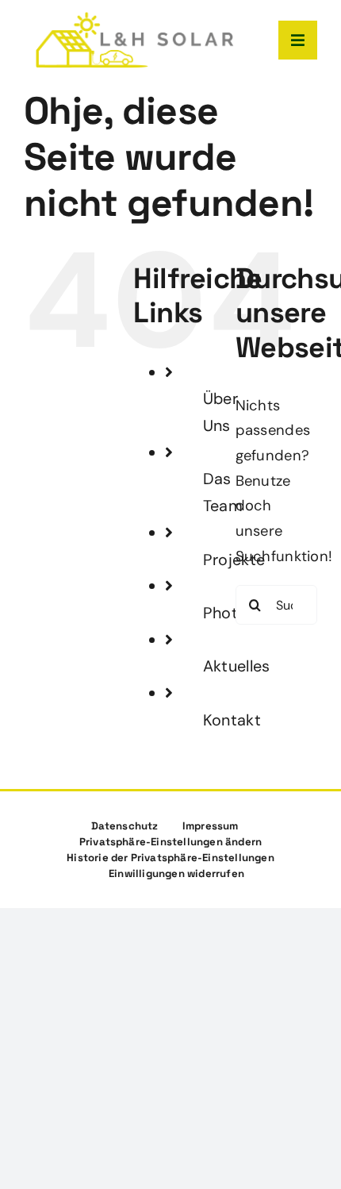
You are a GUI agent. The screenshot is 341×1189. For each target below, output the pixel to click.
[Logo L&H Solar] (135, 19)
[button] (170, 842)
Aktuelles (236, 666)
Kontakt (232, 720)
